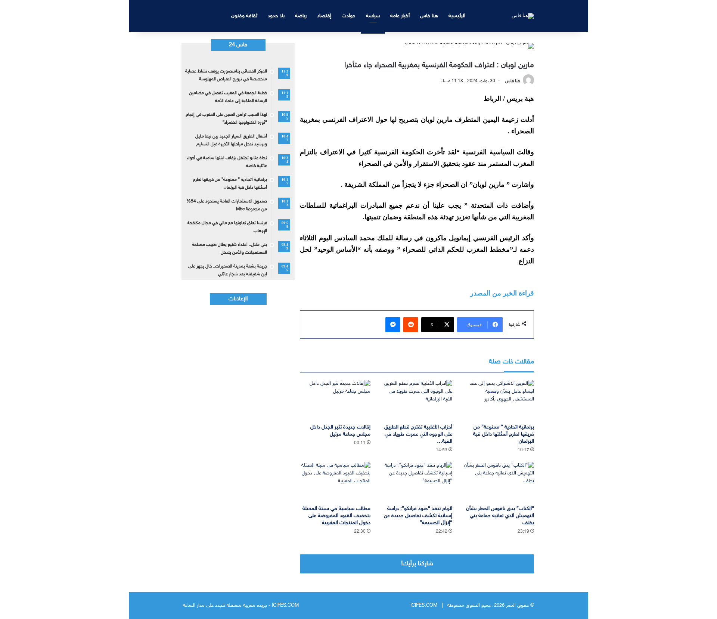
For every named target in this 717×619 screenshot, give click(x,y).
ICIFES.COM (423, 606)
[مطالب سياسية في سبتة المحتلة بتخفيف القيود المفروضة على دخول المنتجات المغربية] (335, 482)
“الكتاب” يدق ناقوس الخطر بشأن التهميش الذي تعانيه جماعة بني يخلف (500, 515)
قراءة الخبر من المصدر (502, 293)
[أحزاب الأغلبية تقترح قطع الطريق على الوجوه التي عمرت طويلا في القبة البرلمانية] (417, 400)
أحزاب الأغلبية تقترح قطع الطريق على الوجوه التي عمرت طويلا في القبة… (418, 434)
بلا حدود (276, 16)
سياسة (373, 16)
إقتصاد (324, 16)
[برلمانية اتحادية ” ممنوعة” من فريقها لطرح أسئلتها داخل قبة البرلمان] (498, 400)
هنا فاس (429, 16)
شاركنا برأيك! (417, 563)
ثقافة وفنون (244, 16)
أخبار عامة (400, 16)
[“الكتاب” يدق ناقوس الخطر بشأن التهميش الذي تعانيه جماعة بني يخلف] (498, 482)
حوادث (349, 16)
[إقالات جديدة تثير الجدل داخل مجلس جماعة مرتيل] (335, 400)
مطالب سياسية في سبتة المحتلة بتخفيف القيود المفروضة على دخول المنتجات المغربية (336, 515)
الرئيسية (456, 16)
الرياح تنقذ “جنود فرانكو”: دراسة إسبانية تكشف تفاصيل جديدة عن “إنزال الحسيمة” (418, 515)
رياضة (301, 16)
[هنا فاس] (523, 16)
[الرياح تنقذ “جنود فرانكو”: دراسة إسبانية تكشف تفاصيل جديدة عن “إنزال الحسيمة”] (417, 482)
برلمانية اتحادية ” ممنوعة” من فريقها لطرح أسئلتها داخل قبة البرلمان (503, 434)
